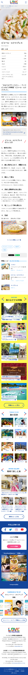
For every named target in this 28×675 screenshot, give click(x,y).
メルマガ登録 (14, 546)
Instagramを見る (14, 584)
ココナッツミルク (20, 280)
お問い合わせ (14, 673)
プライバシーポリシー (8, 671)
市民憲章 (22, 671)
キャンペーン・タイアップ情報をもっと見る (14, 620)
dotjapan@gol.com (18, 646)
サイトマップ (21, 669)
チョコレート (20, 270)
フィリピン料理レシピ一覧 (14, 240)
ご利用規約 (16, 671)
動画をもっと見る (14, 516)
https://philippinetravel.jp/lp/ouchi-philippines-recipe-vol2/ (13, 133)
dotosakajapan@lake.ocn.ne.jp (18, 663)
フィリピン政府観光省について (10, 669)
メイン (12, 280)
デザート (13, 270)
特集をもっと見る (14, 405)
